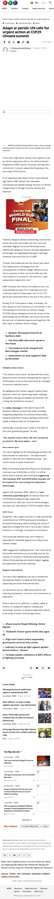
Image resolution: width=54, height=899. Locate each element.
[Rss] (29, 855)
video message (13, 408)
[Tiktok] (19, 855)
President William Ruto (30, 826)
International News (24, 23)
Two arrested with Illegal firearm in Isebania (18, 761)
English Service (19, 861)
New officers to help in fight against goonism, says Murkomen (19, 703)
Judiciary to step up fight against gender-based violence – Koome (26, 649)
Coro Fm (30, 861)
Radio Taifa (6, 861)
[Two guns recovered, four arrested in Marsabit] (43, 775)
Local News (7, 696)
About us (4, 874)
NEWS (37, 23)
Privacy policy (14, 877)
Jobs (19, 874)
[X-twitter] (9, 855)
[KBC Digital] (10, 2)
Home (5, 19)
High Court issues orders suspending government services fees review (23, 641)
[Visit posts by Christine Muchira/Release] (5, 49)
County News (9, 23)
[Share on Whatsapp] (14, 42)
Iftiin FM (29, 868)
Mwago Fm (43, 864)
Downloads (26, 874)
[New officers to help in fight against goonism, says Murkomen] (44, 706)
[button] (32, 3)
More (4, 739)
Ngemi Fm (38, 868)
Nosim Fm (48, 868)
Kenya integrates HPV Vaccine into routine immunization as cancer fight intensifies (18, 791)
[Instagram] (24, 855)
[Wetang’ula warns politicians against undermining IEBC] (44, 693)
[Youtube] (14, 855)
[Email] (18, 42)
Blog (11, 19)
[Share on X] (9, 42)
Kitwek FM (33, 864)
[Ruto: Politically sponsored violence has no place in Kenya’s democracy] (44, 718)
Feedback (45, 874)
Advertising (36, 874)
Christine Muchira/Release (21, 48)
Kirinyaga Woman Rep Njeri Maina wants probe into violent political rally (19, 732)
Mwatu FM (22, 864)
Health (17, 786)
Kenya (45, 826)
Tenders (12, 874)
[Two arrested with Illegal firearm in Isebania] (43, 761)
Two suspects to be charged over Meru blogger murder (24, 350)
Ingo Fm (19, 868)
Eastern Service (8, 868)
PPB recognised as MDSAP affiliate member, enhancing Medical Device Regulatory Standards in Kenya (18, 808)
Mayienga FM (11, 864)
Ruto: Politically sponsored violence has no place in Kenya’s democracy (18, 717)
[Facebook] (5, 855)
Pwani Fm (40, 861)
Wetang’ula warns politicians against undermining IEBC (17, 691)
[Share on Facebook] (4, 42)
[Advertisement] (27, 81)
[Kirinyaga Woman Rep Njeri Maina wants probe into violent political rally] (44, 733)
